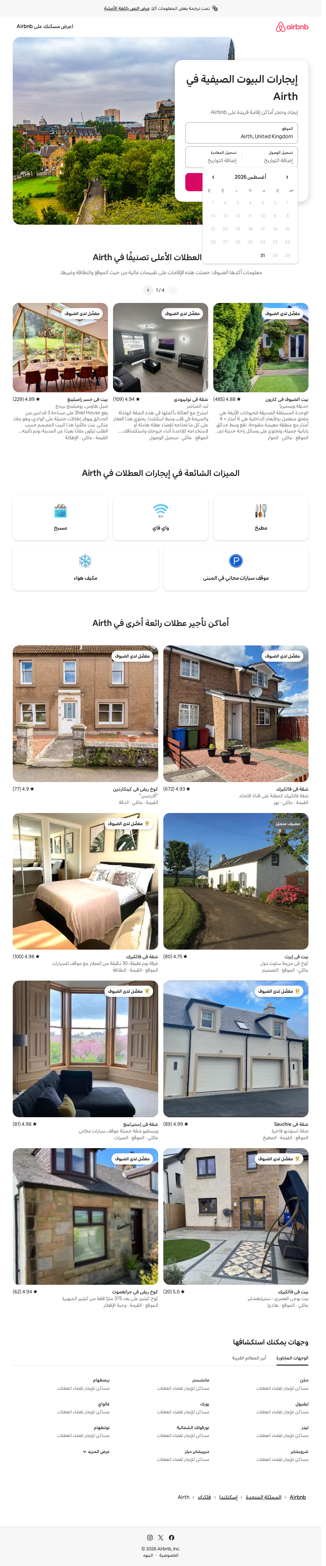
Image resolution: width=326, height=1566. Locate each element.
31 (262, 255)
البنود (148, 1555)
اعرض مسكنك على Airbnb (45, 26)
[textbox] (270, 161)
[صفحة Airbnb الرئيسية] (292, 27)
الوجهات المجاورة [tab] (292, 1358)
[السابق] (173, 290)
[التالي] (148, 290)
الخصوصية (169, 1555)
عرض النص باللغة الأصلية (127, 8)
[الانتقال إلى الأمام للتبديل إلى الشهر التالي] (214, 177)
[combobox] (241, 136)
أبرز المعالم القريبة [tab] (249, 1358)
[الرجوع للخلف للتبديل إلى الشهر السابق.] (287, 177)
